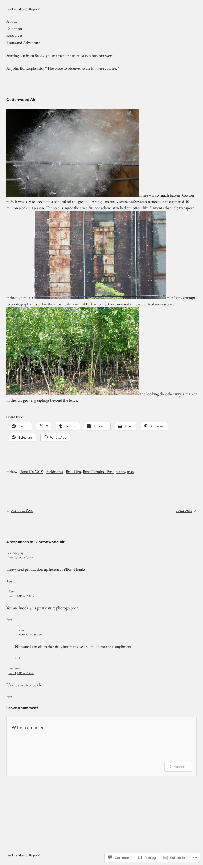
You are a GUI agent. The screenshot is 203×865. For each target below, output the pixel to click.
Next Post (184, 510)
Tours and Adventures (23, 42)
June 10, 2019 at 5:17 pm (29, 634)
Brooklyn (73, 471)
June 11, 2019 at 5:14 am (21, 673)
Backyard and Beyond (23, 8)
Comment (178, 766)
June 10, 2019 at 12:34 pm (21, 596)
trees (130, 471)
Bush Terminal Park (98, 471)
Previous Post (22, 510)
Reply (9, 581)
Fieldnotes (54, 471)
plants (120, 471)
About (11, 21)
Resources (14, 35)
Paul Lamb (14, 668)
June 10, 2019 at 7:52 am (21, 557)
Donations (14, 28)
